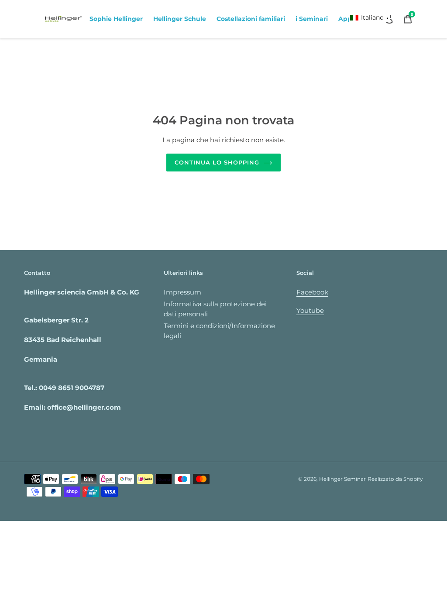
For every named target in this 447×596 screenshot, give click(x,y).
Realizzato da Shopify (395, 479)
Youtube (310, 310)
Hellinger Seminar (342, 479)
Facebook (312, 292)
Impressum (182, 292)
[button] (369, 17)
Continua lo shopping (217, 162)
